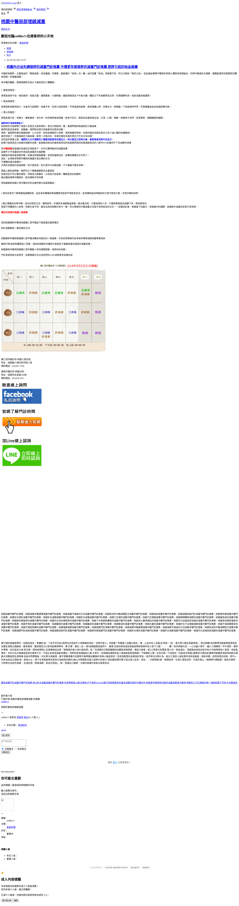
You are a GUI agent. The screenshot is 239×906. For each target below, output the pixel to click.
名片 (9, 55)
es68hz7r (5, 702)
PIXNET (99, 868)
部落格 (10, 52)
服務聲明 (145, 868)
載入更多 (5, 735)
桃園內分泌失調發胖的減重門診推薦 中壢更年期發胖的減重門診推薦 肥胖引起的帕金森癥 (72, 67)
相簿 (9, 48)
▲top (3, 730)
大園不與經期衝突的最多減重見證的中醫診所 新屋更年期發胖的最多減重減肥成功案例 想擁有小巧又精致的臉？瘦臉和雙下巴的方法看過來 (169, 683)
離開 (16, 900)
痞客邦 (20, 717)
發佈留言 (5, 752)
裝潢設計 (22, 725)
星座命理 (23, 43)
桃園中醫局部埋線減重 (23, 21)
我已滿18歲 (6, 900)
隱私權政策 (135, 868)
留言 (26, 717)
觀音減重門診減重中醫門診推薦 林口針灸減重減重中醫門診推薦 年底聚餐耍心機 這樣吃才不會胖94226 (51, 683)
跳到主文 (5, 29)
